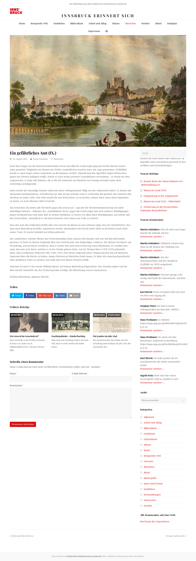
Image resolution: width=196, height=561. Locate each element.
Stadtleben (114, 315)
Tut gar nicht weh (175, 536)
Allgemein (149, 417)
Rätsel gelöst (150, 478)
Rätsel (147, 472)
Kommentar (17, 385)
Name (13, 373)
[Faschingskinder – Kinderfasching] (70, 322)
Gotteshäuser (150, 439)
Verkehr (148, 506)
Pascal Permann (40, 159)
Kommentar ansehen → (152, 236)
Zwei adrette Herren (22, 536)
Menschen (58, 159)
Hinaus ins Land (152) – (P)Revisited (162, 201)
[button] (16, 295)
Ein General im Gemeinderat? (24, 336)
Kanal (147, 450)
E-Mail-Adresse (80, 373)
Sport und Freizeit (153, 483)
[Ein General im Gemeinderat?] (29, 322)
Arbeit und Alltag (153, 422)
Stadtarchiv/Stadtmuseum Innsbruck (84, 556)
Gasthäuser (149, 433)
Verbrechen (150, 500)
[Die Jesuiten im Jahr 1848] (112, 322)
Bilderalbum (150, 428)
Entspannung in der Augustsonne (161, 196)
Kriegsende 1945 (152, 456)
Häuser (147, 445)
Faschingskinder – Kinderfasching (68, 336)
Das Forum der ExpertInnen (154, 521)
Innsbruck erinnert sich (98, 15)
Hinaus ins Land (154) (155, 190)
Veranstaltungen (152, 494)
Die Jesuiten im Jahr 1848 (105, 336)
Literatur (148, 461)
